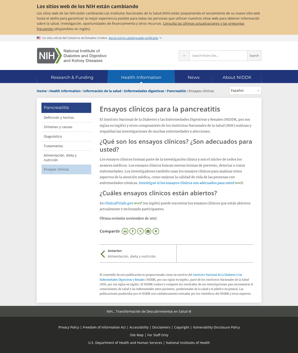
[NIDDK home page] (72, 55)
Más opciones (155, 231)
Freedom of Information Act (104, 327)
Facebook (132, 231)
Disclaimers (161, 327)
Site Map (137, 335)
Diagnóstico (53, 136)
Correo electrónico (148, 231)
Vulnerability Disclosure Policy (216, 327)
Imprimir (125, 231)
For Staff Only (157, 335)
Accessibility (139, 327)
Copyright (181, 327)
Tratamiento (53, 146)
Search (254, 56)
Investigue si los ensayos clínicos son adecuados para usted (186, 183)
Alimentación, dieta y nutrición (60, 157)
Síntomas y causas (58, 127)
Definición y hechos (59, 117)
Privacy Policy (68, 327)
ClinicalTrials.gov (119, 203)
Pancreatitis (56, 107)
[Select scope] (184, 55)
